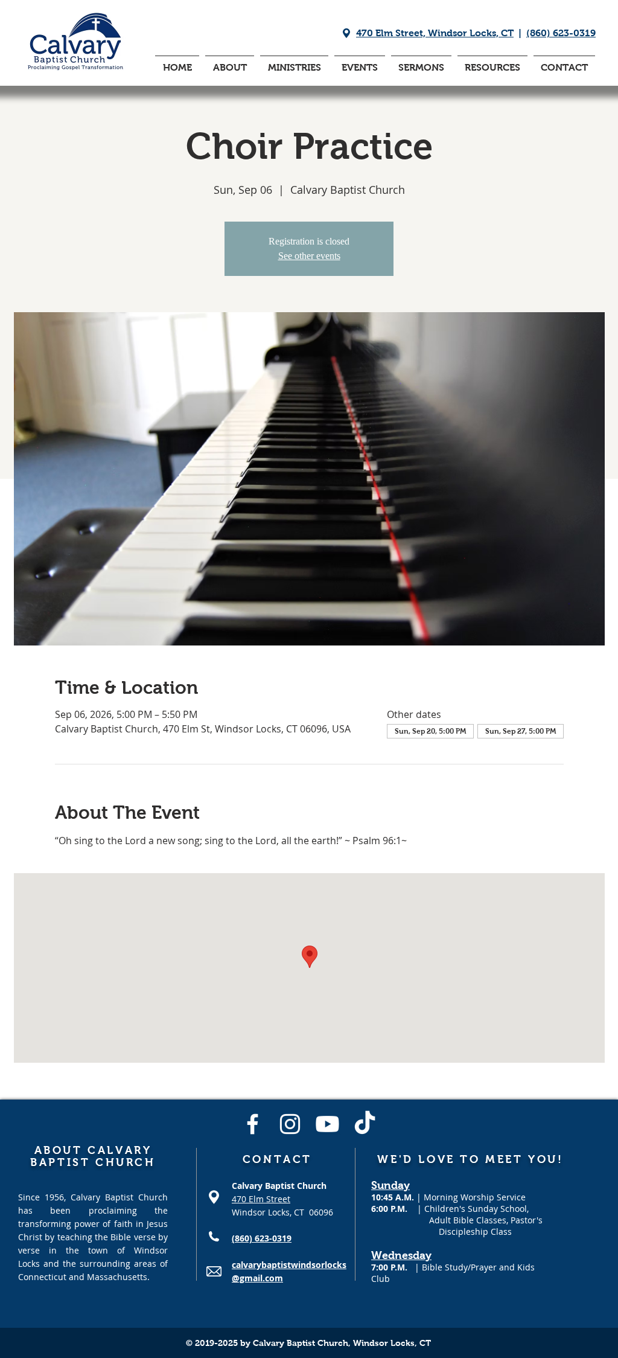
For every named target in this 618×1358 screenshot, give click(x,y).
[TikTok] (364, 1124)
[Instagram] (290, 1124)
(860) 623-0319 (561, 33)
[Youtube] (327, 1124)
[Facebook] (252, 1124)
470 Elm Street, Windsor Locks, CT (435, 33)
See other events (309, 256)
